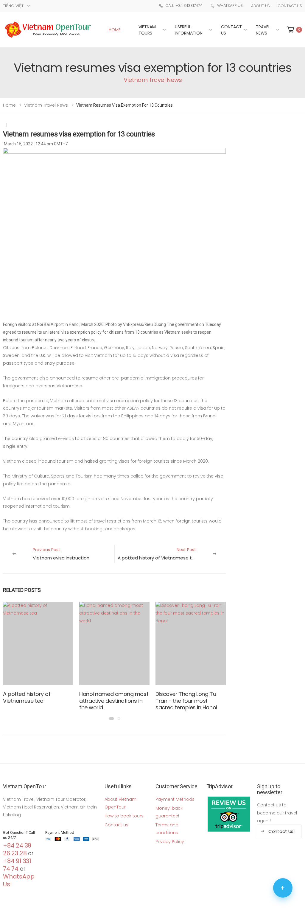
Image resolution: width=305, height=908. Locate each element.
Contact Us (290, 6)
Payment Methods (174, 799)
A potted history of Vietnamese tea (26, 697)
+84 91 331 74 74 (17, 865)
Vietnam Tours (147, 30)
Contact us (116, 825)
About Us (260, 6)
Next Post (158, 554)
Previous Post (61, 554)
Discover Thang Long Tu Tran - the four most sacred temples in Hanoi (186, 700)
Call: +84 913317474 (184, 5)
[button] (294, 29)
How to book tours (124, 816)
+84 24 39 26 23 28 (17, 849)
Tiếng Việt (13, 6)
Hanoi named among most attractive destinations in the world (113, 700)
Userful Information (189, 30)
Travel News (263, 30)
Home (115, 30)
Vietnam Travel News (46, 105)
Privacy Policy (169, 842)
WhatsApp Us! (230, 5)
